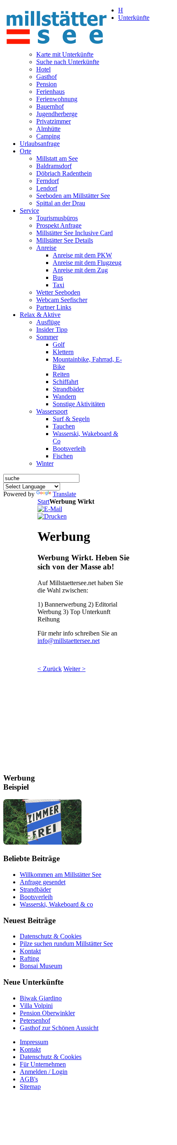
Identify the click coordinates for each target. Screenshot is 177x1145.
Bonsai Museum (41, 965)
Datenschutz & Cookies (51, 936)
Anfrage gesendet (42, 882)
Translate (64, 494)
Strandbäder (35, 889)
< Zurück (49, 668)
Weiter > (74, 668)
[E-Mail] (49, 508)
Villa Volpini (36, 1005)
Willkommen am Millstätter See (60, 874)
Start (43, 501)
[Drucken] (52, 516)
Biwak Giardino (41, 998)
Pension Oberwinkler (47, 1012)
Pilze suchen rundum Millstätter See (66, 943)
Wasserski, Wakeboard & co (56, 904)
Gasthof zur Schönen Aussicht (59, 1027)
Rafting (29, 958)
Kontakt (30, 951)
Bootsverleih (36, 896)
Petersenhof (35, 1020)
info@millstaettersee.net (68, 640)
